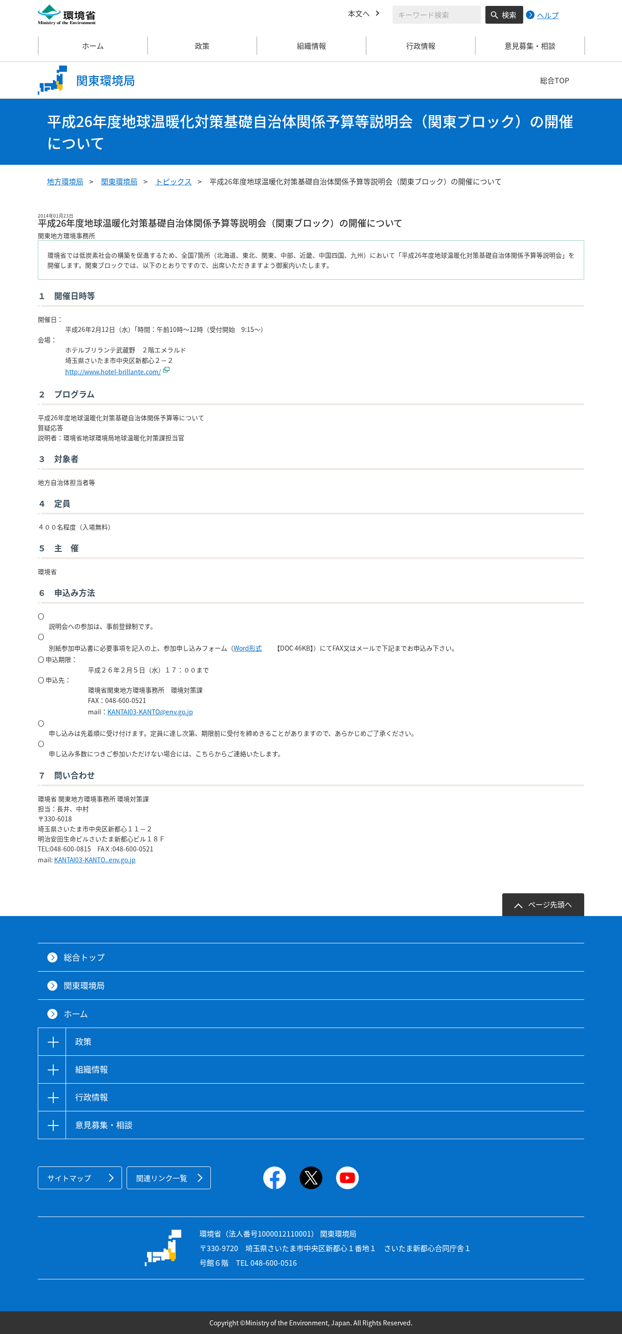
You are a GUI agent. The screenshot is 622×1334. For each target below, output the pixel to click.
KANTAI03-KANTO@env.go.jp (150, 711)
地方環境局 (65, 181)
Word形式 (248, 647)
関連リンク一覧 (161, 1177)
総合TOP (554, 80)
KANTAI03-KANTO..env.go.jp (95, 859)
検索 (509, 14)
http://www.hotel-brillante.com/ (113, 371)
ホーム (93, 45)
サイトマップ (69, 1177)
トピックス (173, 181)
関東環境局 (119, 181)
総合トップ (84, 957)
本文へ (359, 13)
